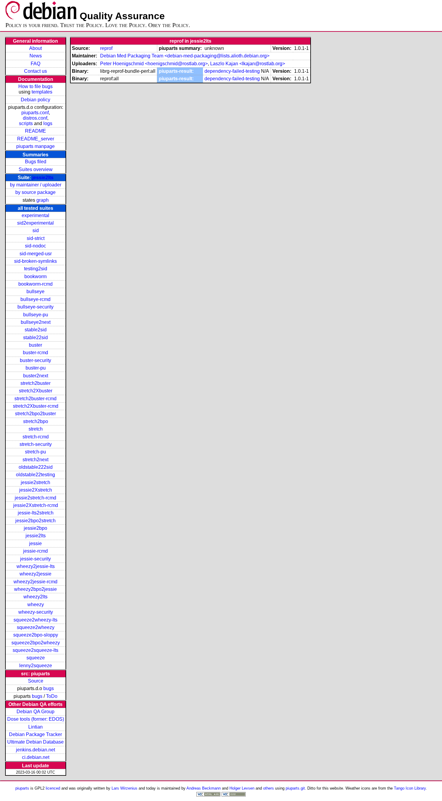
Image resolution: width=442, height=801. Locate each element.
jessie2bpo (35, 528)
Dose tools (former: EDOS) (35, 719)
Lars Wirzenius (124, 788)
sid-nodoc (35, 245)
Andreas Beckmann (203, 788)
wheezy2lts (35, 596)
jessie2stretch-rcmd (35, 497)
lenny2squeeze (35, 665)
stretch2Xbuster (35, 390)
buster (35, 345)
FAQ (35, 63)
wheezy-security (35, 612)
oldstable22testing (35, 474)
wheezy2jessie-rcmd (35, 581)
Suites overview (36, 169)
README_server (35, 138)
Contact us (35, 71)
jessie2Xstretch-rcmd (35, 505)
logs (47, 123)
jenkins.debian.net (35, 749)
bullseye (35, 291)
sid (35, 230)
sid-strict (36, 238)
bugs (48, 688)
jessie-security (35, 558)
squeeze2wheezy (35, 627)
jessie (35, 543)
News (35, 55)
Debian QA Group (35, 711)
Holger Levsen (241, 788)
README (35, 131)
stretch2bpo (35, 421)
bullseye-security (35, 306)
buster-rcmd (35, 352)
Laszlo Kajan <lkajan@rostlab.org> (247, 63)
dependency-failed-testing (232, 71)
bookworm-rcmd (35, 284)
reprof (106, 48)
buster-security (35, 360)
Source (35, 680)
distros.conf (35, 118)
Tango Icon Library (410, 788)
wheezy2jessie (35, 573)
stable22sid (35, 337)
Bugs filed (35, 161)
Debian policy (35, 99)
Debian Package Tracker (35, 734)
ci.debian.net (35, 757)
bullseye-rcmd (35, 299)
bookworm (35, 276)
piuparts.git (295, 788)
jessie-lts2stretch (36, 512)
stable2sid (36, 329)
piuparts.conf (35, 112)
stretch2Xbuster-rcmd (35, 406)
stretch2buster (35, 383)
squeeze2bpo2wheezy (35, 642)
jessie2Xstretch (35, 490)
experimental (35, 215)
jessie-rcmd (35, 551)
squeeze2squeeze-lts (35, 650)
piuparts (22, 788)
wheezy (35, 604)
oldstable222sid (36, 467)
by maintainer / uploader (35, 184)
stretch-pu (35, 451)
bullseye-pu (35, 314)
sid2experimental (35, 223)
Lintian (35, 726)
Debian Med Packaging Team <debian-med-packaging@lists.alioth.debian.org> (184, 55)
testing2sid (35, 268)
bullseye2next (36, 322)
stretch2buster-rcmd (35, 398)
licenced (53, 788)
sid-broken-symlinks (35, 261)
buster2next (35, 375)
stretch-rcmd (36, 436)
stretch (36, 428)
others (268, 788)
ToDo (51, 696)
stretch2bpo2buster (35, 413)
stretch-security (36, 444)
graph (42, 200)
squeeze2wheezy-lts (35, 619)
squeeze (35, 657)
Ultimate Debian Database (35, 741)
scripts (26, 123)
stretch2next (35, 459)
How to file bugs (35, 86)
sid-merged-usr (36, 253)
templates (42, 91)
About (35, 48)
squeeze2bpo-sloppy (35, 634)
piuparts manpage (35, 146)
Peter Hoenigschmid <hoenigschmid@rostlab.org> (154, 63)
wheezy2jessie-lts (36, 566)
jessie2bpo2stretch (35, 520)
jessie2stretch (35, 482)
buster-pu (36, 367)
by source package (35, 192)
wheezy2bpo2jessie (35, 589)
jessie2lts (43, 177)
